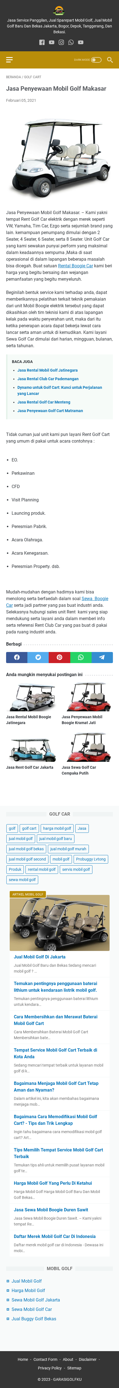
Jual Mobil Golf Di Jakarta (40, 957)
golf (12, 828)
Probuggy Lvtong (91, 859)
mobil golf (61, 859)
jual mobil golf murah (68, 849)
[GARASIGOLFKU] (59, 10)
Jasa (82, 828)
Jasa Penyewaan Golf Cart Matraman (50, 410)
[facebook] (42, 43)
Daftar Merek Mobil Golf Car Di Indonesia (55, 1236)
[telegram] (102, 657)
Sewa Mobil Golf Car (32, 1309)
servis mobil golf (76, 869)
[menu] (12, 60)
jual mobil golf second (27, 859)
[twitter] (38, 657)
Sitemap (74, 1368)
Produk (15, 869)
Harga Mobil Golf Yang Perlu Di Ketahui (53, 1183)
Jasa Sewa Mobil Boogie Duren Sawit (51, 1209)
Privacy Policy (50, 1368)
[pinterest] (59, 657)
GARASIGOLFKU (67, 1379)
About (68, 1359)
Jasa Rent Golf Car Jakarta (29, 767)
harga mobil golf (57, 828)
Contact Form (45, 1359)
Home (23, 1359)
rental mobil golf (42, 869)
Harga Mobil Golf (28, 1290)
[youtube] (51, 43)
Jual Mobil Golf (27, 1281)
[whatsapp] (71, 43)
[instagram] (61, 43)
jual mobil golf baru (55, 838)
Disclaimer (88, 1359)
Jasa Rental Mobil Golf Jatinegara (47, 370)
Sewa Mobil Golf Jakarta (36, 1300)
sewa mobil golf (22, 879)
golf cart (29, 828)
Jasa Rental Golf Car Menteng (43, 402)
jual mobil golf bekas (26, 849)
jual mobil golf (21, 838)
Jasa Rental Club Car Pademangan (48, 379)
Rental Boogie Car (75, 265)
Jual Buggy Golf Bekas (34, 1318)
